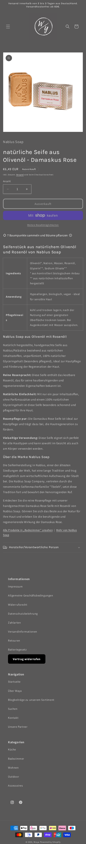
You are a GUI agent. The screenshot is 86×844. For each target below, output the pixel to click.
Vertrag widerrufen (27, 659)
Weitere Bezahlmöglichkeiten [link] (43, 224)
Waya (36, 842)
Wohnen (13, 767)
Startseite (14, 681)
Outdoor (13, 776)
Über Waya (15, 691)
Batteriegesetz (17, 649)
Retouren (14, 640)
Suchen (13, 709)
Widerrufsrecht (17, 604)
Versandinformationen (22, 631)
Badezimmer (16, 758)
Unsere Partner (17, 727)
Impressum (15, 586)
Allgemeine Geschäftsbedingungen (30, 595)
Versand (20, 174)
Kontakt (13, 718)
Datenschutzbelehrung (23, 613)
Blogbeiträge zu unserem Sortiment (31, 700)
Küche (12, 749)
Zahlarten (14, 622)
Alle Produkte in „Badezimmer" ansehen (28, 530)
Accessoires (15, 785)
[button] (8, 26)
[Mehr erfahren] (70, 235)
